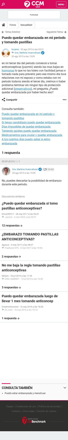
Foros (13, 24)
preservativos (23, 88)
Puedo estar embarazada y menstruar (25, 393)
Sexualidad (26, 24)
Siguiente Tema (55, 32)
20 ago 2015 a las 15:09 (23, 56)
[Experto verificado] (42, 53)
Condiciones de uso (26, 406)
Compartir (11, 99)
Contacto (16, 411)
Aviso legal (28, 411)
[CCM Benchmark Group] (34, 421)
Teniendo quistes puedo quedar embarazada (29, 131)
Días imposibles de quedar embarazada (26, 126)
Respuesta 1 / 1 (11, 161)
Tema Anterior (12, 32)
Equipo (9, 406)
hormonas (8, 70)
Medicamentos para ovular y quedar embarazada (32, 135)
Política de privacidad (49, 406)
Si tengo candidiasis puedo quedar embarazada (31, 122)
